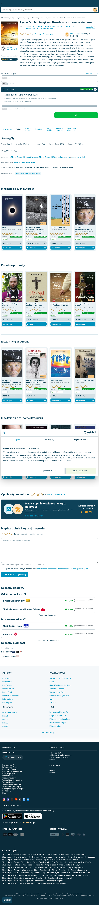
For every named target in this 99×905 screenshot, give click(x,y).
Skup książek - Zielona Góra (53, 854)
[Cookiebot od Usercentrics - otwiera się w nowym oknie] (85, 433)
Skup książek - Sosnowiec (12, 860)
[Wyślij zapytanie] (95, 10)
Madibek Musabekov (10, 696)
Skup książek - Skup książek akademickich (18, 883)
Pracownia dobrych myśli (59, 696)
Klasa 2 (5, 723)
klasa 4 (5, 719)
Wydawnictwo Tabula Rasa (60, 678)
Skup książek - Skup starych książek (48, 881)
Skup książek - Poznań (11, 862)
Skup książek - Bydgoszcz (73, 867)
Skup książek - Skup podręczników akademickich (21, 875)
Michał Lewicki (8, 689)
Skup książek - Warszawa (75, 854)
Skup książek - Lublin (64, 862)
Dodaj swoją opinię (15, 574)
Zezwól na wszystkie (80, 471)
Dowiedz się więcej (34, 516)
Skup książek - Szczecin (85, 857)
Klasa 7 (5, 726)
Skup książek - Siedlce (33, 860)
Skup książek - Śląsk (67, 857)
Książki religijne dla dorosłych (28, 173)
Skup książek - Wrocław (31, 854)
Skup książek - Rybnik (51, 860)
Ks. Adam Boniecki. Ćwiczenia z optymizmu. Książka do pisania (35, 229)
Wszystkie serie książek (11, 784)
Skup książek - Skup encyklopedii (15, 873)
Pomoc (52, 760)
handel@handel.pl (67, 167)
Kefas (52, 682)
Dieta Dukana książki (58, 723)
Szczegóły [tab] (49, 440)
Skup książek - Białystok (11, 870)
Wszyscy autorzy (9, 778)
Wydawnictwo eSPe (27, 162)
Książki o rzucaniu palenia (60, 719)
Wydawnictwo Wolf (57, 692)
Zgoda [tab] (17, 440)
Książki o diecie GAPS (58, 716)
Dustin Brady (7, 692)
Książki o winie (55, 726)
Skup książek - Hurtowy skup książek (51, 883)
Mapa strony (7, 776)
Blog (4, 793)
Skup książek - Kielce (30, 870)
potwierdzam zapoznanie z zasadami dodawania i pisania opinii (62, 569)
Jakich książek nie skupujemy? (61, 755)
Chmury (53, 699)
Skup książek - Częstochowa (32, 867)
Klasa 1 (5, 716)
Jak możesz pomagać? (59, 757)
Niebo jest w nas (56, 380)
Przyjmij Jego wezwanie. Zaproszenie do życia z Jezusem (59, 305)
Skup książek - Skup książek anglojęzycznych (54, 878)
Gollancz (53, 703)
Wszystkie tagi (8, 782)
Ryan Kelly (6, 678)
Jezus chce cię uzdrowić (84, 380)
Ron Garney (7, 685)
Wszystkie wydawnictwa (12, 780)
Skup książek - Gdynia (72, 865)
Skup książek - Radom (69, 860)
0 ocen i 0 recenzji (43, 34)
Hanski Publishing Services (60, 685)
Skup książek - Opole (29, 862)
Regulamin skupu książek (12, 771)
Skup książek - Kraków (82, 862)
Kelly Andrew (7, 699)
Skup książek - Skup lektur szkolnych (44, 873)
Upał (4, 227)
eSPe (16, 162)
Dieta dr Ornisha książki (59, 712)
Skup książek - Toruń (49, 857)
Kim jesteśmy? (8, 765)
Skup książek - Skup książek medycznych (18, 878)
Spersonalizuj (47, 471)
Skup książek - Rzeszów (11, 854)
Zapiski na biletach (57, 227)
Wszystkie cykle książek (11, 786)
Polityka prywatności (10, 773)
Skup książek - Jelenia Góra (33, 865)
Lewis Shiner (7, 682)
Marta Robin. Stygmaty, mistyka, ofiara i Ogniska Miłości (36, 382)
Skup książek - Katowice (12, 865)
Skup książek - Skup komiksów (76, 875)
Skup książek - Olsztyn (49, 870)
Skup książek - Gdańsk (11, 867)
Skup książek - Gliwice (54, 865)
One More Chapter (57, 689)
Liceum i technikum (9, 712)
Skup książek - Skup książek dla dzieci (75, 873)
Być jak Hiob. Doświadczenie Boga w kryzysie (83, 229)
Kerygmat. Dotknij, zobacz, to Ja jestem (34, 305)
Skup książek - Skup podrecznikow (73, 870)
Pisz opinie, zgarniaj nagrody (13, 789)
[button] (12, 757)
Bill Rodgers (7, 703)
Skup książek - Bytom (53, 867)
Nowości (53, 770)
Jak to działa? (55, 753)
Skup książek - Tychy (10, 857)
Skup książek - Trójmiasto (30, 857)
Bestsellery (6, 791)
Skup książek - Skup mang (52, 875)
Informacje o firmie (9, 767)
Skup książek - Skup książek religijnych (17, 881)
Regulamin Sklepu (9, 769)
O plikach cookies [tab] (81, 440)
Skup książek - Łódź (47, 862)
